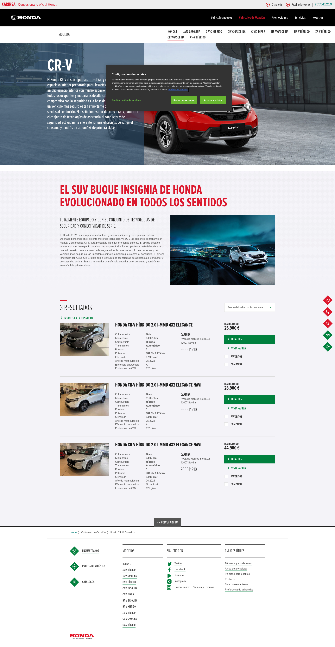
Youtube (179, 575)
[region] (169, 88)
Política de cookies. (178, 90)
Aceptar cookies (213, 100)
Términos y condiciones (238, 563)
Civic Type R (258, 32)
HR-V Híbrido (302, 32)
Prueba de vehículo (93, 566)
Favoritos (236, 356)
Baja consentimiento (236, 584)
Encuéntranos (90, 551)
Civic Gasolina (236, 32)
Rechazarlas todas (184, 100)
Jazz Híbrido (129, 569)
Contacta (230, 579)
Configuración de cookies (126, 100)
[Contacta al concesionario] (330, 335)
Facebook (180, 569)
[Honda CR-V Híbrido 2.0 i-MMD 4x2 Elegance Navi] (84, 399)
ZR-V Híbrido (323, 32)
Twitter (178, 563)
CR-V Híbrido (197, 37)
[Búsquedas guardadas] (330, 323)
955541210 (323, 4)
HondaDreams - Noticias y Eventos (194, 587)
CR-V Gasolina (176, 37)
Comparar (236, 364)
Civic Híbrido (214, 32)
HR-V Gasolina (279, 32)
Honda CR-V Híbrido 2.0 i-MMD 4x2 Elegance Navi (158, 385)
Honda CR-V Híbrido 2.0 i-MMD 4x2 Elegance (154, 324)
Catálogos (88, 582)
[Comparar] (330, 312)
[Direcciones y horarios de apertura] (330, 347)
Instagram (180, 581)
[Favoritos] (330, 300)
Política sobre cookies (237, 573)
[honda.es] (26, 18)
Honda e (172, 32)
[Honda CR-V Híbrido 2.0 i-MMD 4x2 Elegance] (84, 339)
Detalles (236, 339)
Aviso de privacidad (236, 568)
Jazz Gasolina (191, 32)
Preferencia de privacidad (239, 589)
